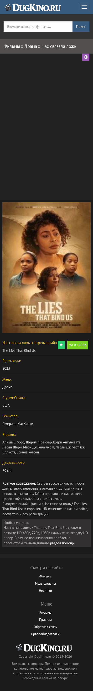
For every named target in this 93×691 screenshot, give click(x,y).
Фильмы (45, 576)
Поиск (81, 26)
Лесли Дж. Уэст (67, 447)
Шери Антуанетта (66, 442)
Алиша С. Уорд (13, 442)
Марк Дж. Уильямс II (38, 447)
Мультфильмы (45, 583)
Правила (45, 619)
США (6, 405)
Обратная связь (45, 627)
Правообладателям (45, 634)
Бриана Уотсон (27, 452)
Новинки (45, 590)
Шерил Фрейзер (39, 442)
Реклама (45, 612)
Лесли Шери (12, 447)
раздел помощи (62, 543)
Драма (7, 387)
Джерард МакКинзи (17, 423)
